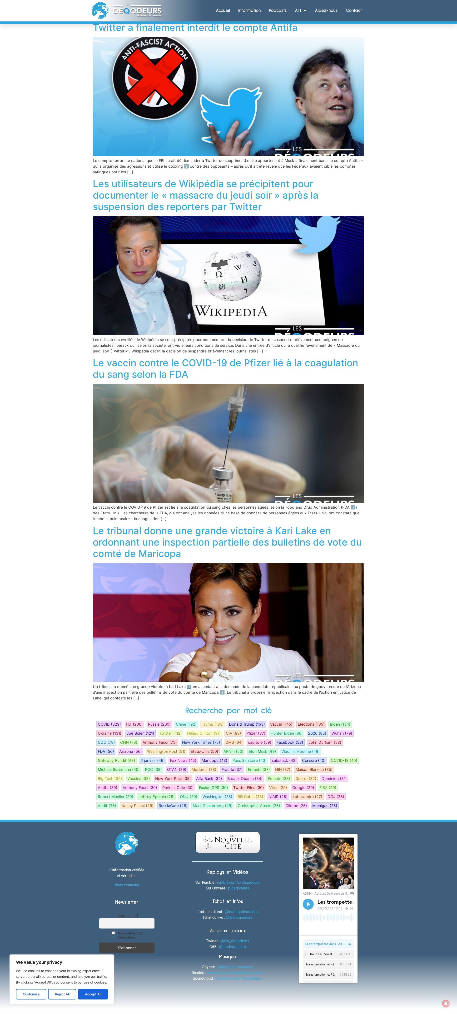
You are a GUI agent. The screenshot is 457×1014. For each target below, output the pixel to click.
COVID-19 (344, 760)
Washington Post (166, 751)
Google (303, 787)
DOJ (336, 796)
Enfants (259, 769)
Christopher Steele (259, 806)
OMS (234, 742)
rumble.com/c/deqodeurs (238, 882)
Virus (278, 787)
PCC (153, 769)
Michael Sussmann (119, 769)
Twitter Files (248, 787)
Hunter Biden (287, 733)
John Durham (324, 742)
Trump (213, 724)
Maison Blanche (314, 769)
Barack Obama (245, 778)
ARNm (233, 751)
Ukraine (109, 733)
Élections (311, 724)
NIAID (278, 796)
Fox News (183, 760)
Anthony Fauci (160, 742)
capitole (259, 742)
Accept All (93, 994)
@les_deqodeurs (234, 941)
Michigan (324, 806)
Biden (340, 724)
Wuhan (342, 733)
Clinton (296, 806)
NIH (282, 769)
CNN (128, 742)
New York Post (173, 778)
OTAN (176, 769)
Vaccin (281, 724)
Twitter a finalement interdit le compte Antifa (195, 27)
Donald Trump (247, 724)
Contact (354, 10)
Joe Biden (140, 733)
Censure (314, 760)
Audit (107, 806)
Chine (186, 724)
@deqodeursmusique (235, 967)
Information (249, 10)
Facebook (290, 742)
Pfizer (255, 733)
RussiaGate (173, 806)
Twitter (170, 733)
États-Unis (204, 751)
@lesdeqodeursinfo (241, 911)
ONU (188, 796)
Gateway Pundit (116, 760)
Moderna (204, 769)
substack (284, 760)
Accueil (223, 10)
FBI (134, 724)
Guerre (305, 778)
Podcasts (278, 10)
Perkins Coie (178, 787)
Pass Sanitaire (250, 760)
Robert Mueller (115, 796)
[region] (62, 979)
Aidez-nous (326, 10)
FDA (106, 751)
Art (298, 10)
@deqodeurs (238, 888)
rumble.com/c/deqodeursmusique (235, 972)
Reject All (62, 994)
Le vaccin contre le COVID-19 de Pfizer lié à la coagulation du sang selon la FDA (225, 368)
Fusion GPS (213, 787)
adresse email (127, 916)
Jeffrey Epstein (157, 796)
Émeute (279, 778)
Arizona (130, 751)
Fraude (232, 769)
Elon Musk (262, 751)
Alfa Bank (209, 778)
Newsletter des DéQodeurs (129, 935)
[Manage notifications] (446, 1003)
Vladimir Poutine (300, 751)
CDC (106, 742)
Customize (31, 994)
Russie (159, 724)
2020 (317, 733)
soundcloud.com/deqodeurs (238, 978)
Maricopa (214, 760)
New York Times (201, 742)
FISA (327, 787)
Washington (217, 796)
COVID (109, 724)
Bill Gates (250, 796)
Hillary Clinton (204, 733)
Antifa (107, 787)
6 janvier (152, 760)
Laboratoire (307, 796)
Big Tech (110, 778)
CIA (233, 733)
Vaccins (138, 778)
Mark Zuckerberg (213, 806)
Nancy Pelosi (137, 806)
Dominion (334, 778)
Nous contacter (126, 885)
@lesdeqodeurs (239, 917)
